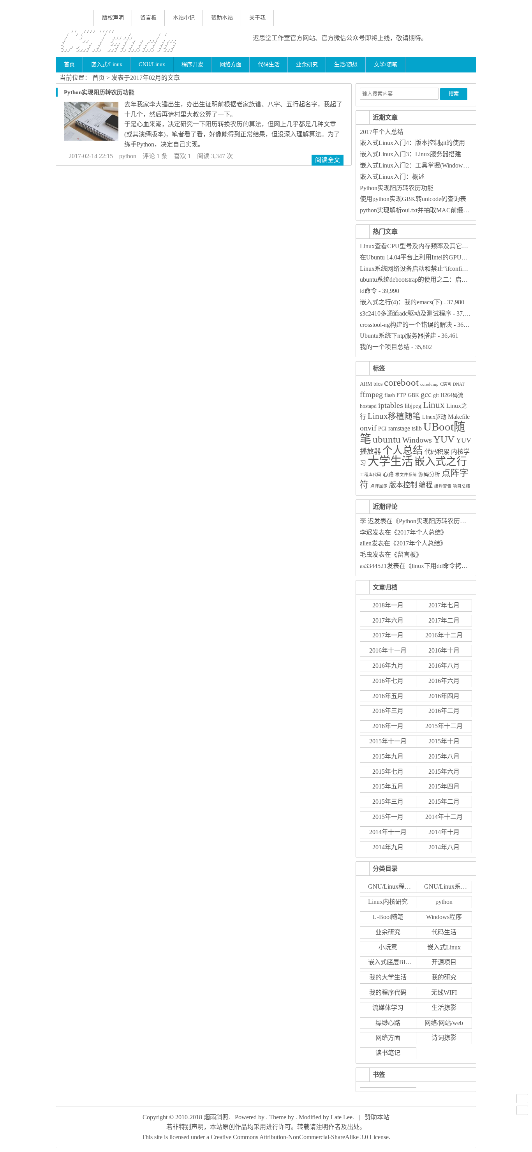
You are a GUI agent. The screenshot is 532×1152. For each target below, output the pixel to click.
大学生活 (390, 461)
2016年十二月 (444, 635)
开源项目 (444, 962)
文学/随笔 (385, 64)
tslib (417, 428)
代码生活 (269, 64)
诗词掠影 (444, 1037)
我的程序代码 (388, 992)
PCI (382, 429)
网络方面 (230, 64)
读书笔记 (387, 1053)
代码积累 (437, 451)
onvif (368, 428)
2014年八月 (444, 847)
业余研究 (307, 64)
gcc (426, 394)
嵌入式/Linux (106, 64)
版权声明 (113, 18)
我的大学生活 (388, 977)
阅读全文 (327, 160)
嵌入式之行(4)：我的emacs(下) (401, 302)
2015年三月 (387, 801)
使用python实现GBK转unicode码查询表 (413, 199)
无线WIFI (444, 992)
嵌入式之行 (440, 462)
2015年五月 (387, 786)
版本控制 (403, 485)
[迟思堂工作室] (148, 41)
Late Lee (341, 1117)
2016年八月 (444, 665)
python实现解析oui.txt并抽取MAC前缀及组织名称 (427, 210)
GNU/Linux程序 (389, 886)
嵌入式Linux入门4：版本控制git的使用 (412, 142)
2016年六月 (444, 680)
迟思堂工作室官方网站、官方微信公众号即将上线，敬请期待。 (340, 38)
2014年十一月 (388, 832)
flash (389, 395)
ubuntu (387, 439)
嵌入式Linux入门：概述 (392, 176)
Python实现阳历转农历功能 (99, 92)
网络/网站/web (444, 1023)
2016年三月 (387, 710)
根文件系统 (406, 475)
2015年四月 (444, 786)
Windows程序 (444, 917)
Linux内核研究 (388, 901)
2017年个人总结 (381, 132)
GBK (413, 395)
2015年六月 (444, 771)
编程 (426, 485)
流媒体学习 (387, 1007)
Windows (417, 440)
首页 (69, 64)
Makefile (459, 416)
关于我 (257, 18)
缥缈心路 (387, 1023)
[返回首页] (75, 18)
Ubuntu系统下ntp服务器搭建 (398, 335)
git (436, 395)
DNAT (459, 384)
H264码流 (451, 395)
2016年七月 (387, 680)
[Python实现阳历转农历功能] (91, 138)
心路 (388, 474)
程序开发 (192, 64)
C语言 (445, 384)
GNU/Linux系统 (445, 886)
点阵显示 (379, 486)
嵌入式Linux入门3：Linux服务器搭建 (410, 154)
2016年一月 (387, 726)
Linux (434, 405)
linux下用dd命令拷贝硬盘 (446, 566)
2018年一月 (387, 605)
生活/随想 (346, 64)
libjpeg (413, 405)
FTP (401, 395)
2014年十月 (444, 832)
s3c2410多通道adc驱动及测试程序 (405, 313)
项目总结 (461, 486)
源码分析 (429, 474)
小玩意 (388, 947)
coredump (429, 384)
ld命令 (368, 291)
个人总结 (402, 450)
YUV (443, 439)
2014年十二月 (444, 816)
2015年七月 (387, 771)
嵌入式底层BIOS (391, 962)
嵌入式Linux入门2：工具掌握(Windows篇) (417, 165)
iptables (390, 405)
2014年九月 (387, 847)
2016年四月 (444, 696)
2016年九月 (387, 665)
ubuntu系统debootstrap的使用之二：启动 (414, 279)
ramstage (399, 428)
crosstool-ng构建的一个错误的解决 (406, 324)
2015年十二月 (444, 726)
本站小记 (184, 18)
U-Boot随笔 (387, 917)
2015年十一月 (388, 741)
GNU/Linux (152, 64)
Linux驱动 (434, 417)
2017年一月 (387, 635)
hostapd (368, 406)
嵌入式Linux (444, 947)
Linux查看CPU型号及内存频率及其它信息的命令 (426, 246)
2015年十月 (444, 741)
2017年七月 (444, 605)
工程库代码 (370, 475)
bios (377, 384)
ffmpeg (371, 394)
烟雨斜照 (216, 1117)
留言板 (148, 18)
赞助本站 (222, 18)
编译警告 (442, 486)
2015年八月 (444, 756)
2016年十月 (444, 650)
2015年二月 (444, 801)
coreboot (401, 382)
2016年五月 (387, 696)
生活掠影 (444, 1007)
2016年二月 (444, 710)
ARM (366, 384)
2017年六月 (387, 620)
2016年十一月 (388, 650)
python (127, 156)
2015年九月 (387, 756)
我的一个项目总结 (385, 347)
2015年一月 (387, 816)
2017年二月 (444, 620)
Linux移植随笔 (394, 416)
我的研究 (444, 977)
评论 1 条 (155, 156)
